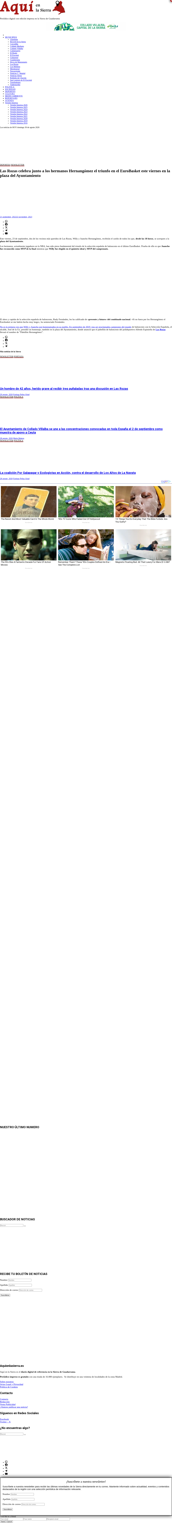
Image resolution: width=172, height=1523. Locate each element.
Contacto (4, 1399)
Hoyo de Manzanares (18, 62)
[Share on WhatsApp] (6, 222)
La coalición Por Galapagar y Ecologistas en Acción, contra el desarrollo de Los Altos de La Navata (68, 473)
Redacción (5, 1401)
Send (3, 1522)
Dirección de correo (9, 1290)
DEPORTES (10, 91)
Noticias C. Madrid (17, 73)
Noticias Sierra (16, 76)
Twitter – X (5, 1422)
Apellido (4, 1285)
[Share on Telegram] (6, 231)
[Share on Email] (6, 234)
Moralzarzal (15, 69)
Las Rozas (14, 64)
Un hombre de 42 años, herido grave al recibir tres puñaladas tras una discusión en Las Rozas (64, 388)
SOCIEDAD (10, 89)
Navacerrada (15, 71)
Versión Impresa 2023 (18, 112)
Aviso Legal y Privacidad (11, 1384)
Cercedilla (14, 44)
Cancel (9, 1522)
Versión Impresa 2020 (18, 119)
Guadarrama (15, 60)
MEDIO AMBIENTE (14, 96)
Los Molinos (15, 67)
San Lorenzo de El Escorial (21, 80)
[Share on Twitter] (6, 228)
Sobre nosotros (7, 1381)
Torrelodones (15, 82)
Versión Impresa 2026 (18, 105)
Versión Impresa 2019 (18, 121)
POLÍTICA (9, 87)
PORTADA (19, 356)
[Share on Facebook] (6, 225)
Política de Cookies (9, 1387)
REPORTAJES (11, 98)
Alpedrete (14, 39)
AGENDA (9, 100)
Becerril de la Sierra (18, 42)
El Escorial (14, 55)
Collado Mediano (17, 46)
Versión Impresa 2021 (18, 116)
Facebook (4, 1419)
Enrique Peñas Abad (21, 394)
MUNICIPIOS (11, 37)
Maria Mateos (18, 438)
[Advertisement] (86, 146)
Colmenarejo (15, 51)
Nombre (3, 1280)
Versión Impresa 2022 (18, 114)
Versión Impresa (11, 103)
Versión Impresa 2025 (18, 107)
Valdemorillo (15, 85)
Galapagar (14, 57)
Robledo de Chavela (18, 78)
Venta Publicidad (7, 1404)
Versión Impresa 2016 (18, 123)
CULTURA (10, 94)
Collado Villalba (16, 48)
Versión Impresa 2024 (18, 109)
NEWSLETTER (17, 165)
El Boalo (13, 53)
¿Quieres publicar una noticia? (14, 1407)
